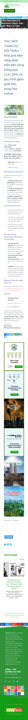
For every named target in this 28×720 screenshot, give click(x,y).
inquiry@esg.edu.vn (17, 303)
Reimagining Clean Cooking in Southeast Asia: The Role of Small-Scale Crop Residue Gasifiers (14, 584)
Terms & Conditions (17, 714)
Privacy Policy (9, 714)
